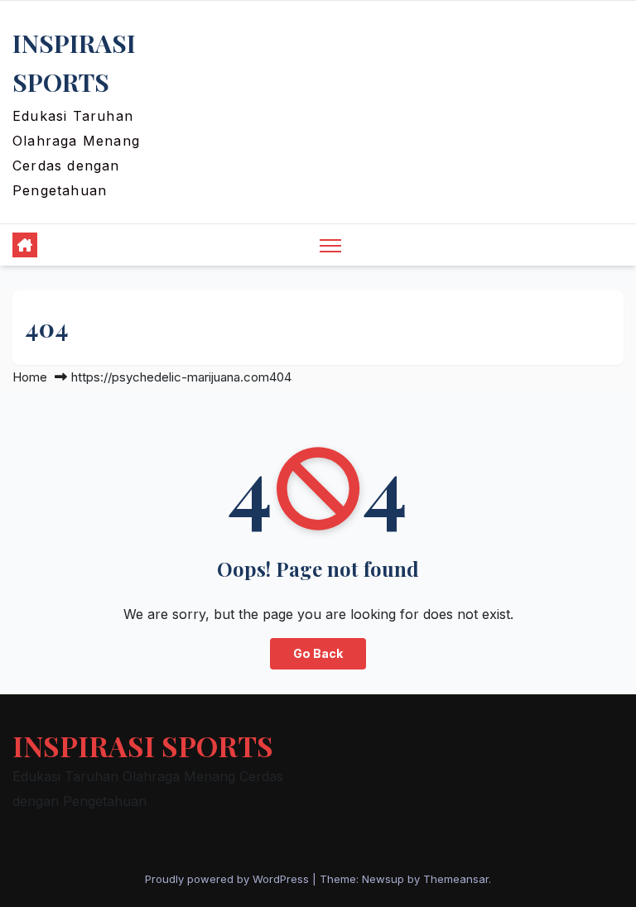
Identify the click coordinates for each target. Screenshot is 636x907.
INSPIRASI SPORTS (142, 746)
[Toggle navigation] (331, 245)
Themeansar (456, 878)
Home (29, 377)
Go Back (318, 653)
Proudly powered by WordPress (228, 878)
